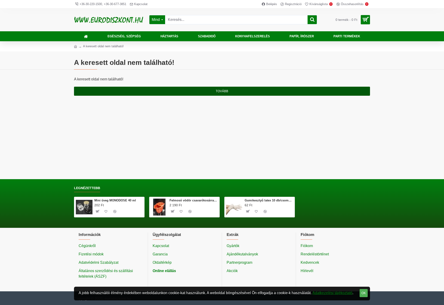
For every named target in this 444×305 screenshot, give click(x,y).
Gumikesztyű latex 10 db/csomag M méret (269, 200)
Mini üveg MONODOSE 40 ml (115, 200)
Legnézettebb (87, 188)
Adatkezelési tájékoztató (332, 293)
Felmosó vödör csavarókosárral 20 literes (194, 200)
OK (363, 293)
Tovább (222, 91)
